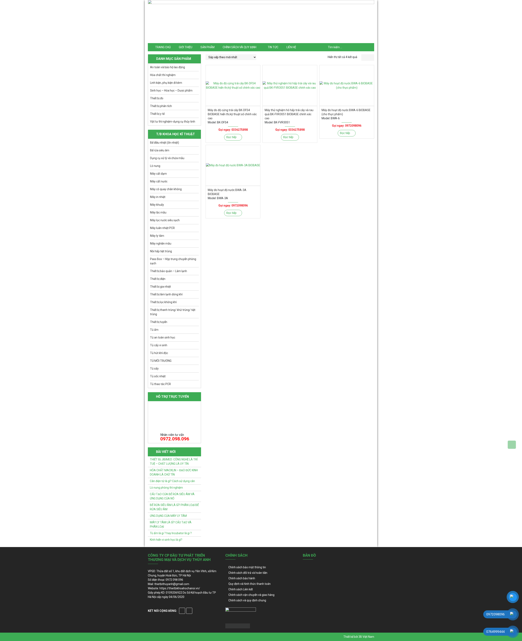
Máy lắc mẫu (158, 212)
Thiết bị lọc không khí (163, 302)
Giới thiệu (185, 47)
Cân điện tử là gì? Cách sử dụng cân (172, 481)
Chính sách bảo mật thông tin (247, 567)
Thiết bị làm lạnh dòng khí (166, 294)
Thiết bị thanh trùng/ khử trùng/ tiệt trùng (172, 312)
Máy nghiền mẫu (160, 243)
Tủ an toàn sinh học (162, 337)
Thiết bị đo (156, 98)
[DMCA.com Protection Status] (237, 625)
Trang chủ (163, 47)
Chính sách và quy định (239, 47)
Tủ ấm (154, 329)
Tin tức (273, 47)
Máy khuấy (157, 204)
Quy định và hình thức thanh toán (249, 583)
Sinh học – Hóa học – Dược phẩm (171, 90)
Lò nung (155, 166)
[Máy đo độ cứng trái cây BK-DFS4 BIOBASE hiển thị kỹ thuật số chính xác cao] (233, 85)
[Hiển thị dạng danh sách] (371, 57)
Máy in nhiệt (157, 197)
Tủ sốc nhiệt (158, 376)
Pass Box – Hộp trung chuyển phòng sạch (173, 261)
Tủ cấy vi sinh (158, 345)
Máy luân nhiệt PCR (162, 228)
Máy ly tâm (157, 235)
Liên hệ (291, 47)
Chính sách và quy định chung (247, 600)
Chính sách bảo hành (241, 578)
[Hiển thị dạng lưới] (364, 57)
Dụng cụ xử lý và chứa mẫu (167, 158)
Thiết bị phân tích (161, 106)
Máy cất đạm (158, 173)
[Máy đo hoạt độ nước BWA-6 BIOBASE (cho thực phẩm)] (347, 85)
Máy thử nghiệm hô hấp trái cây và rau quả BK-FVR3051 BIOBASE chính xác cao (289, 114)
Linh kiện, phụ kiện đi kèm (166, 82)
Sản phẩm (207, 47)
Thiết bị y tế (157, 113)
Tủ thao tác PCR (160, 384)
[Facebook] (182, 611)
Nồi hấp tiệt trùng (161, 251)
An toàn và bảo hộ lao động (167, 67)
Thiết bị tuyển (158, 322)
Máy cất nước (158, 181)
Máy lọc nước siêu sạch (165, 220)
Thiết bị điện (157, 278)
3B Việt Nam (366, 636)
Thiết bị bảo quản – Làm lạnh (168, 271)
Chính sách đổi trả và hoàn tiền (247, 572)
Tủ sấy (154, 368)
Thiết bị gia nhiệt (160, 286)
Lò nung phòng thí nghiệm (166, 487)
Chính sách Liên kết (240, 589)
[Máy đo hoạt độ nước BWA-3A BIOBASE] (233, 165)
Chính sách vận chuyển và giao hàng (251, 594)
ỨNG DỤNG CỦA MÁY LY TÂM (168, 515)
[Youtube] (189, 611)
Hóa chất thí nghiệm (163, 75)
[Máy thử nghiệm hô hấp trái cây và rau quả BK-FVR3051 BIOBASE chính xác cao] (290, 85)
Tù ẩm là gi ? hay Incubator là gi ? (171, 533)
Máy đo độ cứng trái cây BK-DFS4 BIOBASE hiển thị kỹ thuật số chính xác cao (232, 114)
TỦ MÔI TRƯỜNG (160, 360)
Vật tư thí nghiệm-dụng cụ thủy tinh (172, 121)
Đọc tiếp (231, 137)
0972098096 (353, 125)
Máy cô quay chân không (166, 189)
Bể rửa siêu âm (159, 150)
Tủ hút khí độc (159, 353)
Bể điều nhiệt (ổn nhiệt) (164, 142)
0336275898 (239, 129)
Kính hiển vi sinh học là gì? (166, 539)
